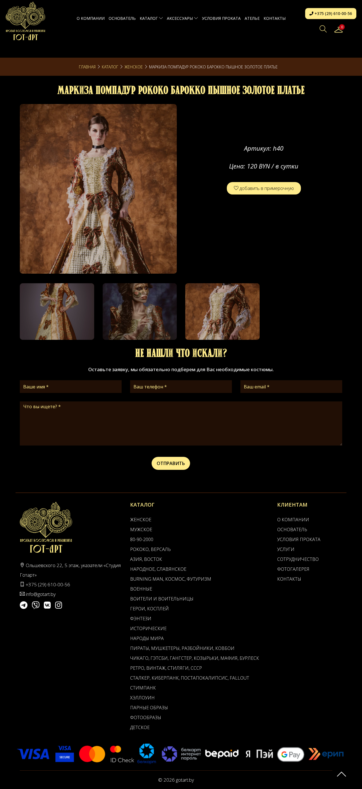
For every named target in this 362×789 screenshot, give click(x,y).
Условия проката (221, 18)
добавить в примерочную (266, 188)
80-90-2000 (141, 539)
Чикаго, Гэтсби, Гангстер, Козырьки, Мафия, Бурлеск (194, 658)
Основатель (122, 18)
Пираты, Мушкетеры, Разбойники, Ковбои (182, 648)
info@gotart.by (41, 594)
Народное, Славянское (158, 569)
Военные (141, 589)
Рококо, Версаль (150, 549)
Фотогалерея (293, 569)
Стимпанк (143, 688)
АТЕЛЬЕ (252, 18)
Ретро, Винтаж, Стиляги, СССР (166, 668)
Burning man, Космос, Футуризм (170, 579)
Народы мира (147, 638)
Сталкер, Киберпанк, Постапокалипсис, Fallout (189, 678)
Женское (133, 67)
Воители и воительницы (161, 599)
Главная (87, 67)
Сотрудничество (298, 559)
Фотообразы (145, 717)
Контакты (275, 18)
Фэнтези (140, 618)
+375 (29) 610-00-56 (332, 13)
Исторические (148, 628)
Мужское (141, 529)
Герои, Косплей (149, 609)
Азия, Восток (146, 559)
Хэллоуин (142, 698)
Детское (140, 727)
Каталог (149, 18)
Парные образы (149, 707)
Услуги (285, 549)
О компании (91, 18)
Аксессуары (180, 18)
